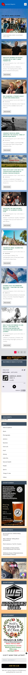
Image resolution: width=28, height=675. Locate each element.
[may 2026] (14, 419)
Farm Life (5, 446)
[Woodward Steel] (14, 597)
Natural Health (7, 462)
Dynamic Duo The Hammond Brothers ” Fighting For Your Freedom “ (13, 287)
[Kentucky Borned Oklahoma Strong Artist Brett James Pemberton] (14, 48)
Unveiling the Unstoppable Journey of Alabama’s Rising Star (12, 210)
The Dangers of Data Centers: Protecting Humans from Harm (11, 548)
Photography (6, 435)
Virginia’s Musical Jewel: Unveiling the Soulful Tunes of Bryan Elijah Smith (14, 134)
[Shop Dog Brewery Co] (14, 505)
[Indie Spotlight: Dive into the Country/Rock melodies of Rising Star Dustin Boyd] (14, 161)
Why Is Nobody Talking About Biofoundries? (11, 539)
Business (5, 443)
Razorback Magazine (8, 63)
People (5, 465)
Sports (5, 469)
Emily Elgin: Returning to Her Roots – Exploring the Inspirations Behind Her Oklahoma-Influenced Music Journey (13, 328)
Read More (7, 74)
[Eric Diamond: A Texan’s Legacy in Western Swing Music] (14, 87)
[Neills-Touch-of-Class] (14, 640)
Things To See (7, 473)
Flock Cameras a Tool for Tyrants (12, 544)
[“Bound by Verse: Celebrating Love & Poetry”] (14, 237)
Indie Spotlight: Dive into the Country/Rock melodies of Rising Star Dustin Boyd (13, 171)
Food (4, 450)
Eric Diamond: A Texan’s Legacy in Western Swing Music (13, 97)
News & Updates (7, 427)
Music (21, 63)
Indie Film (5, 458)
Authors (5, 439)
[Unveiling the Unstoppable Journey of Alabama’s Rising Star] (14, 199)
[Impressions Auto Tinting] (14, 570)
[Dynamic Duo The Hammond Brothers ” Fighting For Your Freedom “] (14, 275)
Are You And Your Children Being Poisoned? (11, 534)
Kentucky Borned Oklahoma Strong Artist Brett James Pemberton (12, 59)
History (5, 454)
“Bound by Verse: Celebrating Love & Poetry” (13, 248)
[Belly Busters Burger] (14, 358)
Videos (5, 477)
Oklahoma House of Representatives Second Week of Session (13, 553)
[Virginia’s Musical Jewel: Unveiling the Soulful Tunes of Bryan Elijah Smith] (14, 124)
